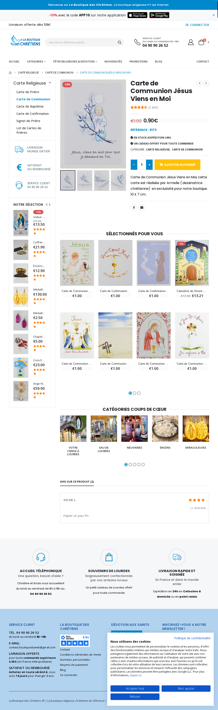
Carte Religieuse (28, 72)
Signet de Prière (28, 121)
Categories (35, 61)
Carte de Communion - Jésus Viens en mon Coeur (77, 291)
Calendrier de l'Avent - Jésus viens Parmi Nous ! (192, 291)
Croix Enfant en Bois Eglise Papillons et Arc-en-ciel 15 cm (39, 360)
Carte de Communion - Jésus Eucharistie (77, 363)
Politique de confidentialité (192, 638)
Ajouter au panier (179, 165)
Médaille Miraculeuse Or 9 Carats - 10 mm (39, 289)
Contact (202, 61)
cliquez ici (135, 675)
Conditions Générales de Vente (80, 654)
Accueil (14, 61)
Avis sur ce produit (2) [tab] (77, 481)
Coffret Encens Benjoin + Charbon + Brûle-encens (39, 242)
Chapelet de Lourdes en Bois (39, 337)
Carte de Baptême (30, 106)
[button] (203, 42)
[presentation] (46, 205)
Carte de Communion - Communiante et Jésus (153, 363)
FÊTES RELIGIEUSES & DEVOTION (74, 61)
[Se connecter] (191, 42)
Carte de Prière (27, 92)
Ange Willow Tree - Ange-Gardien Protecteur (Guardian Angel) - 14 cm (39, 383)
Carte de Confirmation (32, 113)
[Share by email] (141, 207)
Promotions (138, 61)
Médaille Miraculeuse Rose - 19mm (39, 313)
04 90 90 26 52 (155, 45)
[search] (119, 42)
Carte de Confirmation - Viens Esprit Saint (115, 291)
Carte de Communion (59, 72)
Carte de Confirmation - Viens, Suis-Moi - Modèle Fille (153, 291)
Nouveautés (113, 61)
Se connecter (68, 675)
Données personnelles (75, 660)
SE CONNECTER (197, 25)
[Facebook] (134, 207)
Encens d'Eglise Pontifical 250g (39, 266)
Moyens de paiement (74, 665)
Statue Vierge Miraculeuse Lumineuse (39, 217)
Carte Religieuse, (158, 149)
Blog (158, 61)
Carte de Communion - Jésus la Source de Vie (115, 363)
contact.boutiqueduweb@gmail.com (32, 647)
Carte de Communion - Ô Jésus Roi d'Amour (192, 363)
